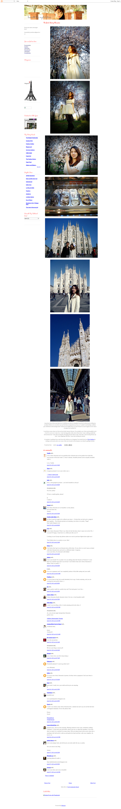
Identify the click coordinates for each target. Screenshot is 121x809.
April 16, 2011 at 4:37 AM (53, 658)
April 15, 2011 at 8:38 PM (53, 583)
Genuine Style (29, 140)
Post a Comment (49, 775)
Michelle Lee (50, 755)
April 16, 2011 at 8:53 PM (53, 721)
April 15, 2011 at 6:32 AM (53, 542)
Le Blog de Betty (30, 187)
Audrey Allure (50, 594)
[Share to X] (68, 445)
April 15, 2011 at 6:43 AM (53, 554)
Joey (48, 528)
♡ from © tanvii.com (52, 474)
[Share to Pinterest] (71, 445)
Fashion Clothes (30, 144)
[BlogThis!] (66, 445)
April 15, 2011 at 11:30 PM (53, 620)
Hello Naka (50, 602)
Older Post (92, 783)
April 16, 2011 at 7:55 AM (53, 679)
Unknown (49, 661)
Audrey (49, 557)
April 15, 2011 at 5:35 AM (53, 513)
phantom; (28, 194)
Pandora (28, 191)
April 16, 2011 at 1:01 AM (53, 642)
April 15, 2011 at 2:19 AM (53, 465)
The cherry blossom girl (32, 207)
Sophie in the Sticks (52, 517)
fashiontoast (29, 181)
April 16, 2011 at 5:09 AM (53, 669)
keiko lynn (28, 184)
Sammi (48, 505)
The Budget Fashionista (32, 137)
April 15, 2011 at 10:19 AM (53, 573)
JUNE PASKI (29, 153)
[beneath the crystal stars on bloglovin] (30, 100)
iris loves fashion (30, 150)
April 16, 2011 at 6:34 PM (53, 701)
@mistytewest (50, 719)
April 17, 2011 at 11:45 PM (53, 772)
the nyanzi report (51, 637)
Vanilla (48, 453)
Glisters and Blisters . (31, 165)
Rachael (49, 653)
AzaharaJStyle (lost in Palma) (54, 624)
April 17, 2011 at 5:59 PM (53, 764)
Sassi (48, 683)
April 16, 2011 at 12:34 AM (53, 634)
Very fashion (91, 439)
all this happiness (30, 175)
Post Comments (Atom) (73, 787)
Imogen (49, 767)
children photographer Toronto (55, 618)
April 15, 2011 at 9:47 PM (53, 599)
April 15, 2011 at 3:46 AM (53, 502)
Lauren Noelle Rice (51, 725)
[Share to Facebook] (70, 445)
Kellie (48, 673)
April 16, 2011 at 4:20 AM (53, 650)
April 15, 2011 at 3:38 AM (53, 484)
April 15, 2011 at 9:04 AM (53, 565)
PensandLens (50, 718)
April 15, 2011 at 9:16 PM (53, 591)
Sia (47, 586)
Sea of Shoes (29, 200)
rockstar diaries (30, 197)
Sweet (48, 704)
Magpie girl (29, 147)
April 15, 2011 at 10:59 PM (53, 607)
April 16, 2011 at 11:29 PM (53, 737)
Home (70, 783)
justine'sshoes (50, 740)
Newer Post (47, 783)
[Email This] (65, 445)
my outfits (59, 445)
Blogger (63, 805)
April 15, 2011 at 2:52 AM (53, 476)
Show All (38, 166)
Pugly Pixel (29, 162)
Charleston (49, 692)
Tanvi (48, 468)
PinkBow (49, 577)
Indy (48, 480)
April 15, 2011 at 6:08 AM (53, 525)
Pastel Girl (28, 156)
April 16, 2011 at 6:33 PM (53, 689)
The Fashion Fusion (31, 159)
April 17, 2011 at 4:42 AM (53, 752)
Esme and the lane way (31, 178)
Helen (48, 545)
